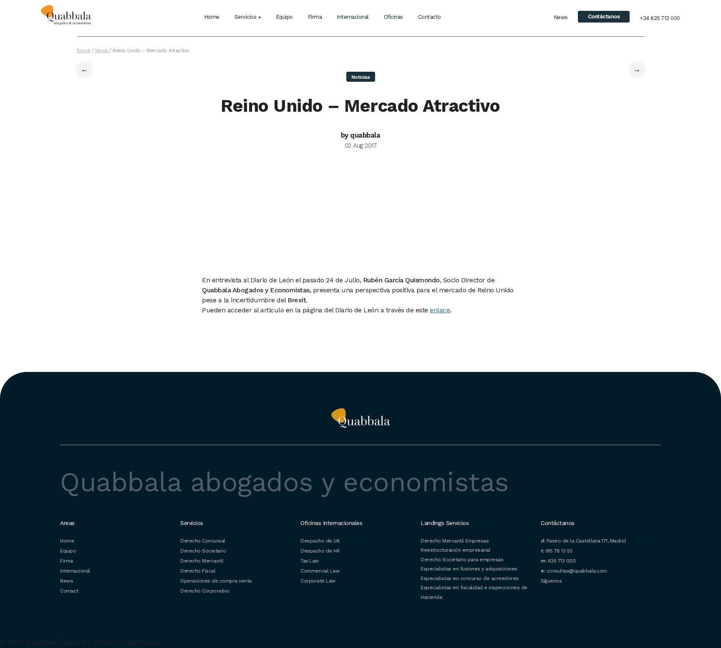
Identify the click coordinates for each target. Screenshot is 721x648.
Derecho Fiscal (197, 571)
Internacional (353, 17)
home (83, 50)
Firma (315, 17)
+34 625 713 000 (660, 18)
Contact (69, 591)
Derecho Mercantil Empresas (455, 541)
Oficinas (393, 17)
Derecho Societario (203, 551)
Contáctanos (604, 16)
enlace (440, 310)
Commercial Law (319, 571)
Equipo (284, 17)
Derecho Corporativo (204, 591)
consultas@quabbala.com (577, 571)
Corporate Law (317, 581)
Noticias (360, 77)
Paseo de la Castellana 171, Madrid (586, 541)
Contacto (429, 17)
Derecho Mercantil (202, 561)
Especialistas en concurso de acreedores (470, 578)
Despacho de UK (320, 541)
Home (211, 17)
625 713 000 (562, 561)
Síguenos (551, 581)
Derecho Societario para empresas (462, 560)
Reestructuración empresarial (455, 550)
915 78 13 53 (558, 551)
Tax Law (309, 561)
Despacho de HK (320, 551)
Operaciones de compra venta (216, 581)
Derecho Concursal (202, 541)
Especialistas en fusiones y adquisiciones (469, 569)
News (561, 17)
